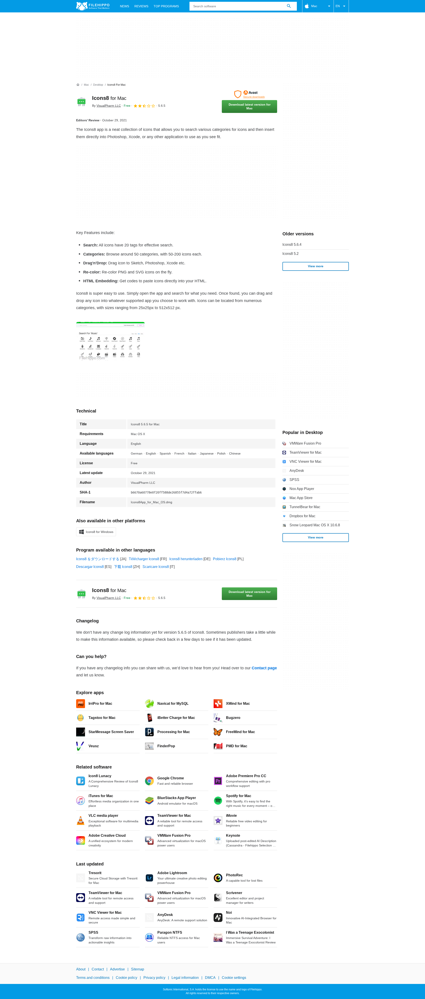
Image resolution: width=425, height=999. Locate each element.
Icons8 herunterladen (186, 559)
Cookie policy (126, 978)
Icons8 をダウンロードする (97, 559)
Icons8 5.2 (290, 254)
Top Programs (166, 6)
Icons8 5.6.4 (291, 244)
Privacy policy (154, 978)
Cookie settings (234, 978)
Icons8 (109, 98)
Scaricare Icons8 (156, 567)
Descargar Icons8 (90, 567)
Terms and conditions (93, 978)
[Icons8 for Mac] (81, 101)
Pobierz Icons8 (224, 559)
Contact (98, 969)
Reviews (141, 6)
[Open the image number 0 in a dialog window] (110, 341)
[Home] (78, 85)
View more (315, 266)
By (106, 105)
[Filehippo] (92, 6)
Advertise (117, 969)
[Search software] (288, 6)
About (80, 969)
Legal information (185, 978)
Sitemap (137, 969)
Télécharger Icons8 (144, 559)
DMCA (210, 978)
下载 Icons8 (123, 567)
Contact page (264, 668)
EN (338, 6)
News (124, 6)
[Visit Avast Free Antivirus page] (249, 94)
